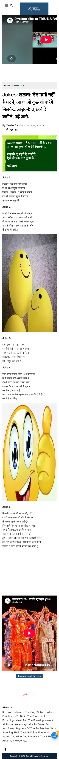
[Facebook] (5, 749)
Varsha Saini (13, 125)
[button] (6, 5)
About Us (7, 707)
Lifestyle (19, 85)
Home (7, 85)
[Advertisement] (29, 573)
